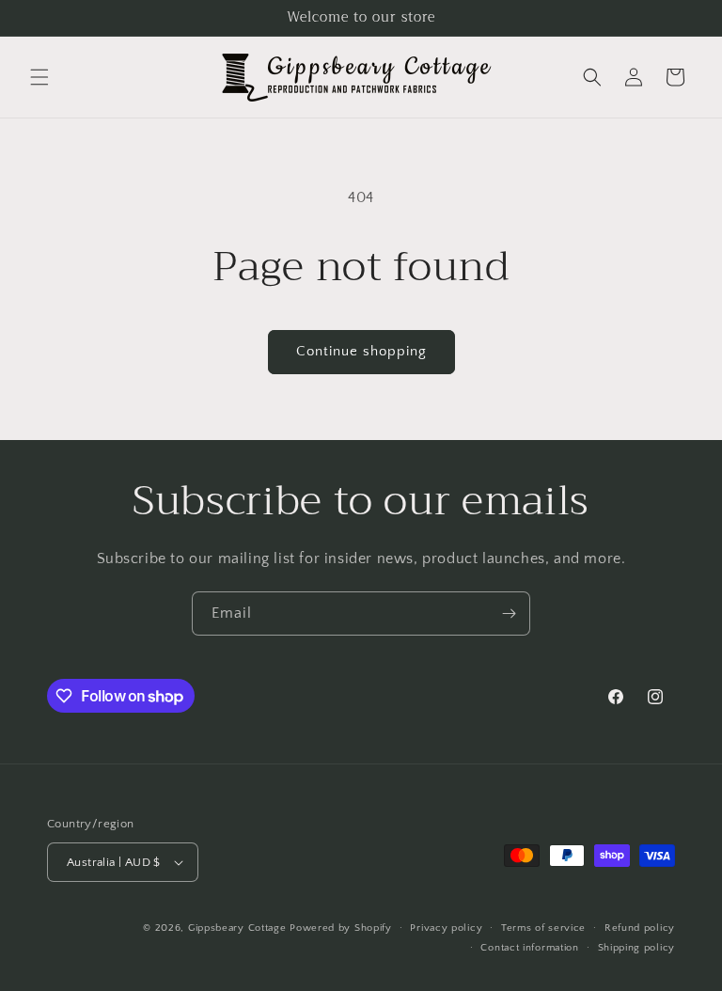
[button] (39, 77)
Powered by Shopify (341, 928)
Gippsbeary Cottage (237, 928)
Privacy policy (446, 928)
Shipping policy (637, 947)
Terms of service (543, 928)
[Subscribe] (508, 613)
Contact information (529, 947)
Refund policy (639, 928)
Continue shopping (361, 351)
